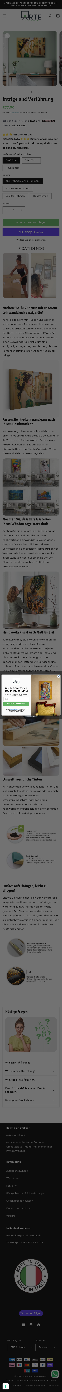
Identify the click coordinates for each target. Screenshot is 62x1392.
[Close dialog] (58, 676)
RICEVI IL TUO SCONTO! (16, 704)
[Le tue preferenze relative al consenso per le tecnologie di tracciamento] (6, 1386)
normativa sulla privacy (15, 709)
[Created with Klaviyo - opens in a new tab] (31, 716)
